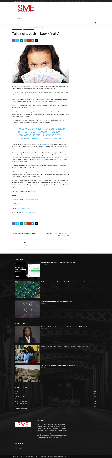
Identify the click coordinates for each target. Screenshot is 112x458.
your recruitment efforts (29, 212)
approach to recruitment (23, 208)
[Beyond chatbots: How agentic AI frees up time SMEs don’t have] (27, 270)
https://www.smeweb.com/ (29, 245)
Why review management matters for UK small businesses (56, 301)
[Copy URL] (36, 40)
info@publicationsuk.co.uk (51, 441)
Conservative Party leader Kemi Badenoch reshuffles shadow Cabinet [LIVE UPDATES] (64, 326)
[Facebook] (13, 40)
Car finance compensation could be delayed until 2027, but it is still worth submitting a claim (65, 282)
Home (13, 27)
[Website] (25, 247)
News (24, 29)
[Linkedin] (96, 1)
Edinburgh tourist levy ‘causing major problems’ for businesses (58, 365)
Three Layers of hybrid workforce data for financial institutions (57, 234)
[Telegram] (32, 40)
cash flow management (31, 199)
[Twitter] (99, 1)
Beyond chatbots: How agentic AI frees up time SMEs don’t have (58, 262)
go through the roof (31, 204)
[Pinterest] (29, 40)
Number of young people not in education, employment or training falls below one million (64, 346)
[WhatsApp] (25, 40)
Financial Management (22, 27)
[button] (95, 23)
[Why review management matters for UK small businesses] (27, 309)
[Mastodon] (28, 247)
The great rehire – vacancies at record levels (24, 233)
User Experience (30, 29)
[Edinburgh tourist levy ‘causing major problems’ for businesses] (27, 373)
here (35, 191)
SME (14, 36)
